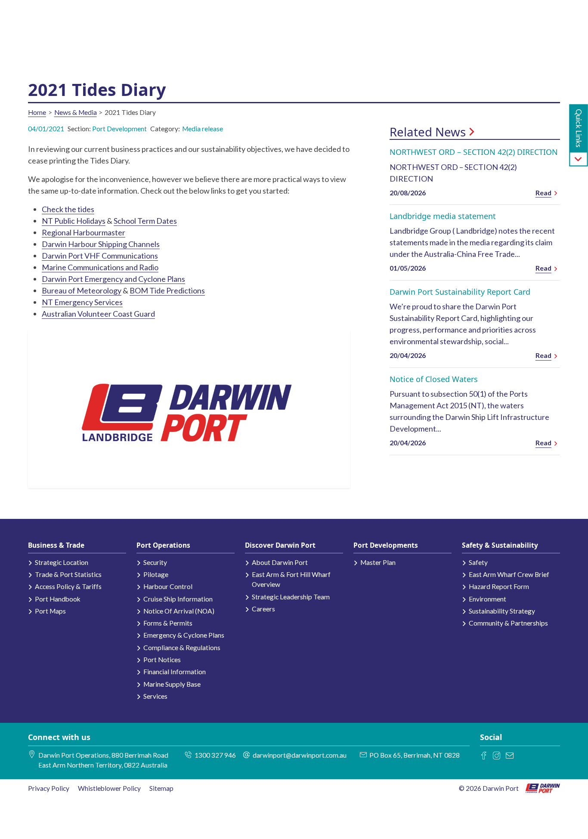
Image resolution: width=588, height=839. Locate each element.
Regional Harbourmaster (83, 232)
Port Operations (163, 545)
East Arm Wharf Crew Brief (509, 574)
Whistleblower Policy (109, 788)
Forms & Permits (167, 623)
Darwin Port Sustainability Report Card (460, 292)
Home (37, 112)
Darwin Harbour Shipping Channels (101, 244)
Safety (478, 562)
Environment (487, 599)
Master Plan (378, 562)
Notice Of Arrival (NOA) (178, 611)
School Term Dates (145, 220)
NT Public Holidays (73, 220)
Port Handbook (57, 599)
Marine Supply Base (172, 684)
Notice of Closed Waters (434, 379)
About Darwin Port (280, 562)
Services (155, 696)
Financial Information (174, 672)
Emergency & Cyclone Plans (183, 635)
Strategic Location (61, 562)
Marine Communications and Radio (100, 267)
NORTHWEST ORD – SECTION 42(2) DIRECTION (474, 152)
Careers (263, 609)
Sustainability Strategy (502, 611)
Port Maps (50, 611)
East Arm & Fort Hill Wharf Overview (291, 579)
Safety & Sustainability (500, 545)
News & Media (75, 112)
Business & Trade (56, 545)
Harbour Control (167, 586)
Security (155, 562)
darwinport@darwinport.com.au (300, 755)
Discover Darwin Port (280, 545)
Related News (428, 132)
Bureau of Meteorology (81, 290)
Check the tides (68, 209)
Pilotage (155, 574)
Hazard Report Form (499, 586)
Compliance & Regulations (181, 647)
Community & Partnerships (508, 623)
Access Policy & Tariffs (68, 586)
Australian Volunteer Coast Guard (98, 313)
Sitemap (161, 788)
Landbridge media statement (443, 216)
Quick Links (579, 128)
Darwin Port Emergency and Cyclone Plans (113, 279)
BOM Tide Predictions (167, 290)
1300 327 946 (215, 755)
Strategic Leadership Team (291, 597)
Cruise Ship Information (178, 599)
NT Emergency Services (82, 302)
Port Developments (385, 545)
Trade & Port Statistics (68, 574)
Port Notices (162, 659)
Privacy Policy (48, 788)
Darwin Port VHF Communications (100, 255)
